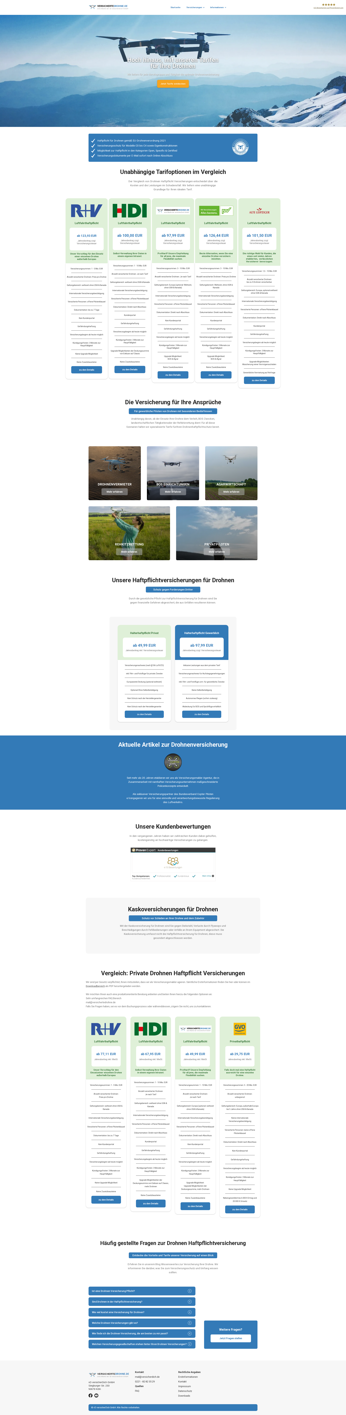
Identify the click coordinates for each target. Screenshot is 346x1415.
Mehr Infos (206, 876)
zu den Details (144, 714)
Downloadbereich (95, 986)
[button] (195, 7)
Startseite (176, 7)
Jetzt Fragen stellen (230, 1338)
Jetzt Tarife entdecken (173, 84)
